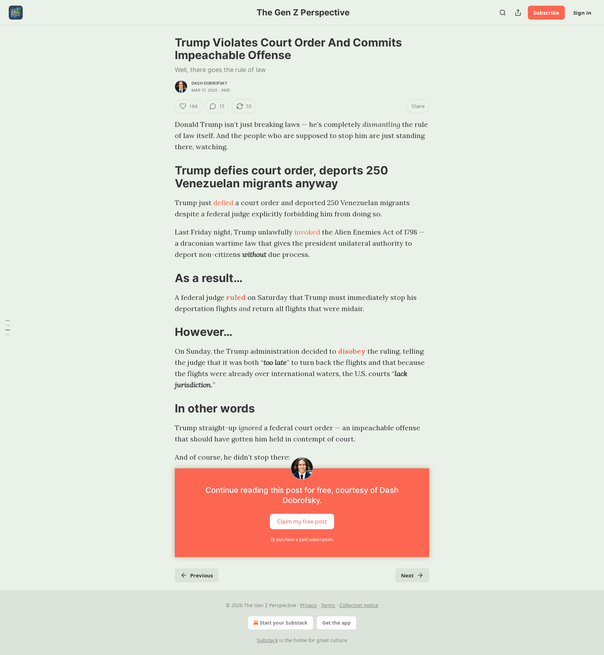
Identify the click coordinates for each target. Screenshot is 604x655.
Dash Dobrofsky (210, 83)
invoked (307, 232)
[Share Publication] (518, 13)
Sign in (582, 12)
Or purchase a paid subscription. (302, 539)
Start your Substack (284, 622)
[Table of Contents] (8, 327)
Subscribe (546, 12)
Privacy (308, 605)
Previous (201, 575)
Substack (267, 640)
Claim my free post (302, 521)
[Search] (503, 13)
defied (223, 202)
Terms (328, 605)
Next (407, 575)
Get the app (336, 622)
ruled (236, 297)
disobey (352, 351)
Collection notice (358, 605)
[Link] (165, 176)
